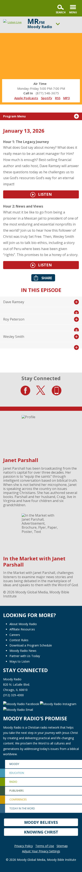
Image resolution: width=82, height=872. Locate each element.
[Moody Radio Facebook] (21, 703)
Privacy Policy (23, 846)
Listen (44, 194)
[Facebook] (25, 390)
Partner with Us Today (24, 656)
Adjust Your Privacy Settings (41, 851)
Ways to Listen (19, 661)
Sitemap (62, 846)
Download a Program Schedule (30, 645)
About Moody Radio (23, 624)
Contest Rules (18, 640)
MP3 (66, 98)
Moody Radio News (22, 651)
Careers (14, 635)
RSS (57, 98)
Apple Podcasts (26, 98)
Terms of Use (44, 846)
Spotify (46, 98)
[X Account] (41, 390)
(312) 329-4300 (13, 695)
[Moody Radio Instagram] (58, 703)
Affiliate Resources (22, 629)
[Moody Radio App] (56, 390)
